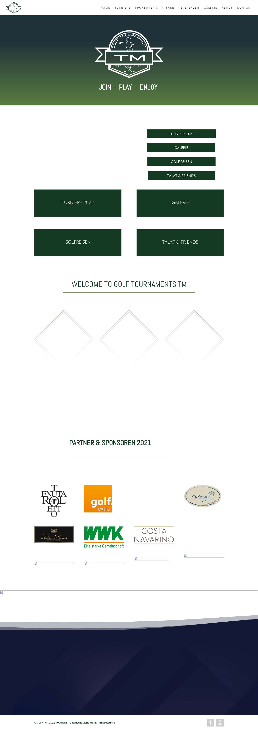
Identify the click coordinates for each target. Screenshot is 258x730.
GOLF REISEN (181, 161)
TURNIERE (123, 7)
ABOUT (227, 7)
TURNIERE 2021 (181, 133)
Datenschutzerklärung (83, 722)
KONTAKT (244, 7)
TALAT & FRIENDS (181, 175)
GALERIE (210, 7)
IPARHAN (61, 722)
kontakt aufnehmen (129, 694)
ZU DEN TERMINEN (63, 354)
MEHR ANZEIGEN (129, 354)
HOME (105, 7)
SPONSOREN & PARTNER (154, 7)
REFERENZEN (189, 7)
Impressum (106, 722)
